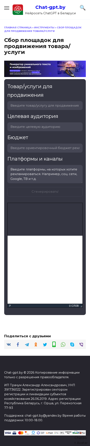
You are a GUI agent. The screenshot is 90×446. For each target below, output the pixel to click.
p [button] (10, 305)
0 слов (74, 305)
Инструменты (44, 27)
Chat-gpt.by (50, 7)
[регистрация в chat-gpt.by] (45, 74)
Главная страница (18, 27)
